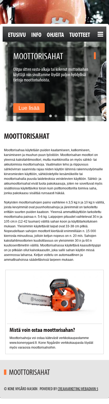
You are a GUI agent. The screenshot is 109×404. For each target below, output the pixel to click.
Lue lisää (29, 108)
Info (36, 34)
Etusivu (17, 34)
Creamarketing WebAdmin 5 (78, 388)
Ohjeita (55, 34)
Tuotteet (79, 34)
